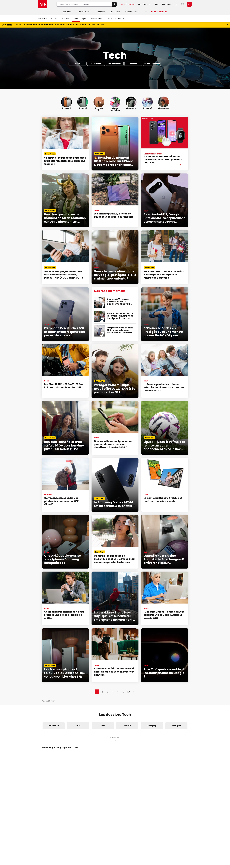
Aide (156, 4)
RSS (76, 747)
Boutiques (166, 4)
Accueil (54, 18)
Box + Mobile (115, 12)
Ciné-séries (65, 18)
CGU (56, 747)
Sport (84, 18)
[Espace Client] (189, 4)
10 (123, 691)
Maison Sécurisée (132, 12)
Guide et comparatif (115, 18)
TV (145, 12)
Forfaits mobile (84, 12)
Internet (133, 64)
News (77, 64)
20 (128, 691)
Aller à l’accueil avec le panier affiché (175, 4)
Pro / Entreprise (144, 4)
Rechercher (114, 4)
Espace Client (189, 4)
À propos (66, 747)
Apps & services (128, 4)
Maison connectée (152, 64)
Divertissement (97, 18)
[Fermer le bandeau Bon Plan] (227, 24)
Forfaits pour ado (159, 12)
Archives (46, 747)
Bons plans (96, 64)
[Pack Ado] (164, 143)
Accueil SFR (42, 4)
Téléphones (100, 12)
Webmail (182, 4)
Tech (76, 18)
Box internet (68, 12)
